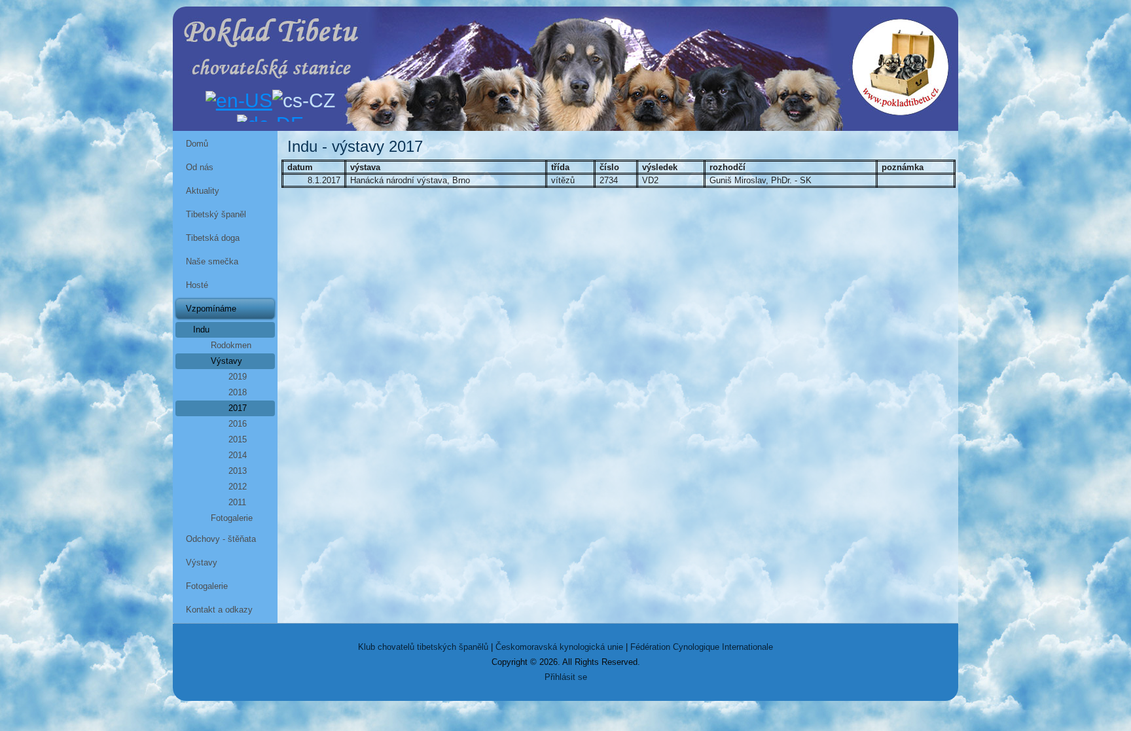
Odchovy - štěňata (221, 539)
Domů (197, 144)
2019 (237, 377)
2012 (237, 486)
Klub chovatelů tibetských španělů (423, 647)
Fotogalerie (232, 518)
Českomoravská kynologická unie (559, 647)
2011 (237, 502)
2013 (237, 471)
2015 (237, 439)
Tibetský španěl (216, 214)
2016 (237, 424)
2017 (237, 408)
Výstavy (226, 361)
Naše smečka (212, 261)
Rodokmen (231, 345)
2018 (237, 392)
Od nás (199, 167)
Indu (201, 329)
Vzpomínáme (211, 308)
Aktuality (202, 191)
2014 (237, 455)
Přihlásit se (566, 677)
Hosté (197, 285)
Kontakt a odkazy (219, 610)
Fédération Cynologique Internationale (701, 647)
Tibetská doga (213, 238)
